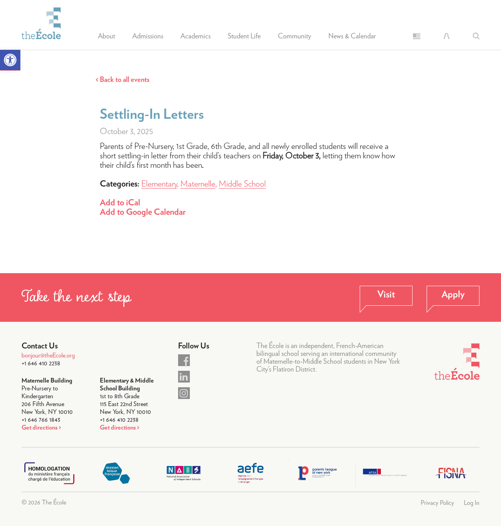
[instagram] (184, 393)
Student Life (244, 36)
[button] (10, 60)
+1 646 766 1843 (41, 420)
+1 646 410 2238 (41, 363)
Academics (195, 36)
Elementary (159, 184)
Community (294, 36)
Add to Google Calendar (143, 212)
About (106, 36)
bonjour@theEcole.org (48, 355)
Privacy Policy (437, 503)
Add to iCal (120, 202)
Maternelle (197, 184)
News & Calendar (352, 36)
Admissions (147, 36)
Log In (471, 503)
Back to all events (125, 79)
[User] (446, 36)
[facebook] (184, 360)
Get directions (40, 427)
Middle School (242, 184)
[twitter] (184, 377)
